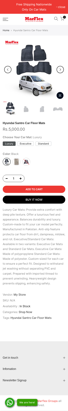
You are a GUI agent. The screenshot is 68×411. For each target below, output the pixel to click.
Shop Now (25, 312)
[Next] (60, 69)
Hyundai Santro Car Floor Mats (31, 318)
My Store (20, 294)
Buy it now (34, 199)
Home (6, 30)
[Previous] (7, 69)
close (8, 7)
